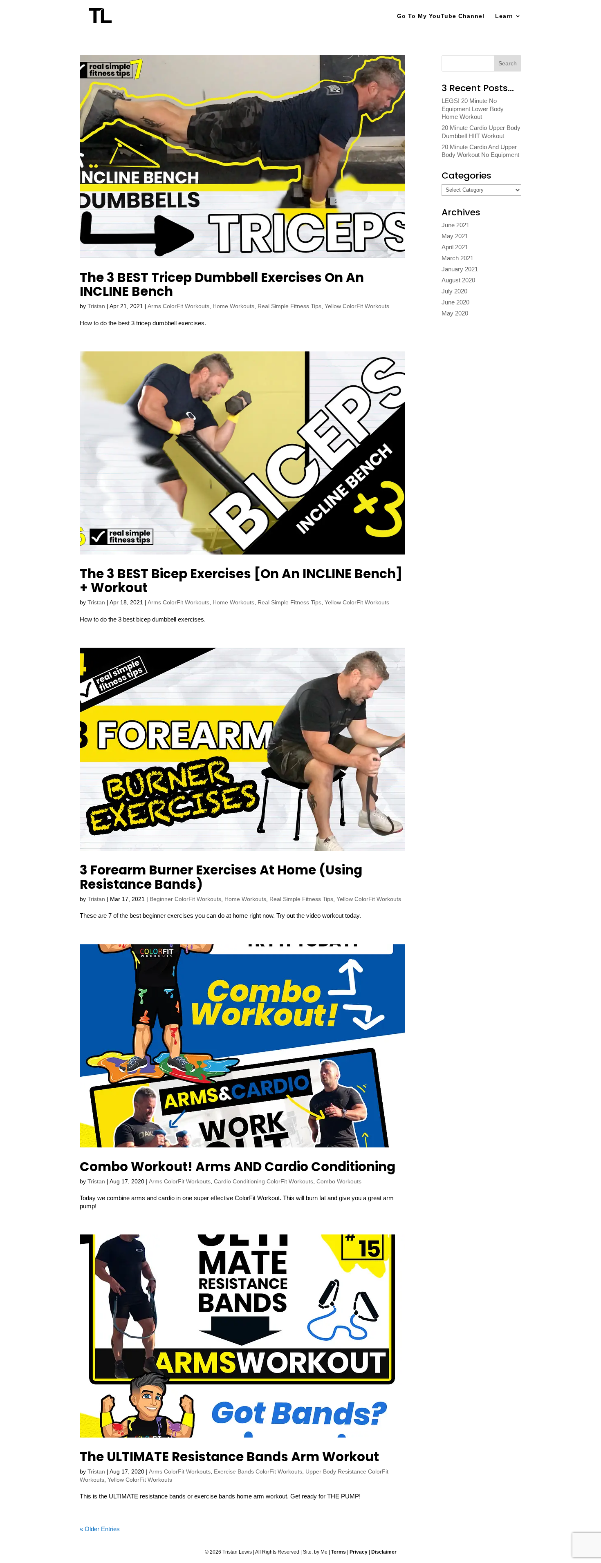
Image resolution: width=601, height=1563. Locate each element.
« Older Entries (100, 1528)
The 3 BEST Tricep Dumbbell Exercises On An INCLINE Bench (222, 284)
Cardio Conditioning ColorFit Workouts (263, 1181)
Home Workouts (233, 306)
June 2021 (455, 224)
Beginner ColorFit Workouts (185, 899)
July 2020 (454, 291)
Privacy (359, 1552)
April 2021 (455, 247)
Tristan (96, 306)
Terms (338, 1552)
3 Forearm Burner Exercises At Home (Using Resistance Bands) (221, 877)
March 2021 (457, 258)
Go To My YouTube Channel (440, 16)
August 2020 (458, 280)
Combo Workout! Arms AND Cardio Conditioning (237, 1167)
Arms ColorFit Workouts (178, 306)
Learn (504, 16)
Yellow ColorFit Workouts (357, 306)
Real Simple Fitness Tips (289, 306)
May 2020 (455, 313)
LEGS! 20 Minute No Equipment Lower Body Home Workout (473, 108)
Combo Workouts (338, 1181)
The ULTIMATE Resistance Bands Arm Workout (229, 1457)
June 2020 (455, 302)
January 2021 (460, 269)
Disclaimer (384, 1552)
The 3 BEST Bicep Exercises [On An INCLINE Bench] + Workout (241, 581)
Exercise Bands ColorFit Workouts (258, 1471)
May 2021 (455, 236)
